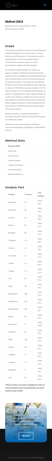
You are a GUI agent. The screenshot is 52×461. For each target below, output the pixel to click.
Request (26, 436)
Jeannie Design (37, 457)
